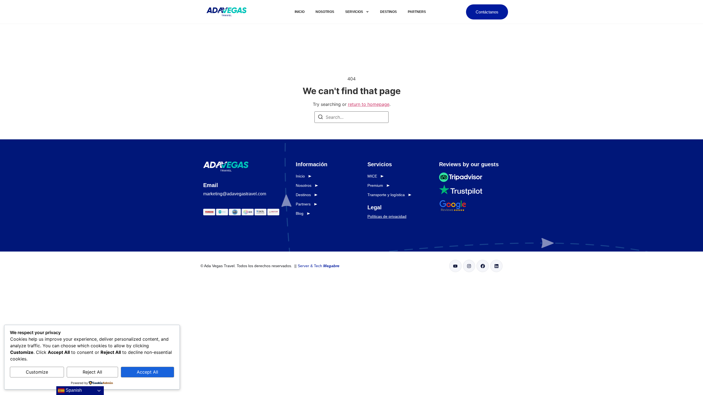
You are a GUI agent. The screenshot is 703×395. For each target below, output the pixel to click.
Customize (37, 372)
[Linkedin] (496, 266)
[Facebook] (482, 266)
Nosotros (325, 12)
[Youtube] (455, 266)
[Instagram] (469, 266)
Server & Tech (318, 266)
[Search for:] (351, 117)
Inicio (300, 12)
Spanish (73, 390)
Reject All (92, 372)
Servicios (354, 12)
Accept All (147, 372)
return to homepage (368, 104)
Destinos (388, 12)
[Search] (320, 117)
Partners (417, 12)
